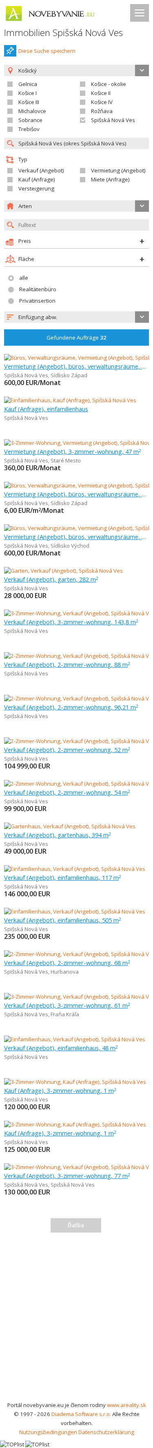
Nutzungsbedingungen (48, 1432)
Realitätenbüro (37, 289)
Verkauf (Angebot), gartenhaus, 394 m (57, 835)
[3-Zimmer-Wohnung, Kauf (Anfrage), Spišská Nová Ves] (75, 1081)
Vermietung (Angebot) (118, 170)
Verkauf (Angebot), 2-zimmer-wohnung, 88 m (67, 664)
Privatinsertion (37, 300)
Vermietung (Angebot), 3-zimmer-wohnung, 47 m (72, 451)
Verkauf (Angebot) (41, 170)
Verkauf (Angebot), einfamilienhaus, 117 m (62, 877)
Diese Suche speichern (46, 50)
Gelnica (27, 84)
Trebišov (29, 129)
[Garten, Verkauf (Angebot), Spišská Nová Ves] (63, 570)
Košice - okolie (108, 84)
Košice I (27, 93)
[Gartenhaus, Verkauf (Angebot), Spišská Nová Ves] (69, 826)
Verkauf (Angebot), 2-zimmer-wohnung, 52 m (67, 750)
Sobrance (30, 120)
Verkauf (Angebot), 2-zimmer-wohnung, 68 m (67, 963)
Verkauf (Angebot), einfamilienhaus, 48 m (61, 1048)
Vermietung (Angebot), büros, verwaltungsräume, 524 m (76, 494)
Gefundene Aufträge (76, 337)
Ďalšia (76, 1225)
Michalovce (32, 111)
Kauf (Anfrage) (36, 179)
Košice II (101, 93)
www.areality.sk (126, 1405)
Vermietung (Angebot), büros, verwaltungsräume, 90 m (76, 366)
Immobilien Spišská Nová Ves (63, 32)
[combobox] (76, 317)
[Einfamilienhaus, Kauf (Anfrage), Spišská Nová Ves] (70, 400)
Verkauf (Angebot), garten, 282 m (51, 579)
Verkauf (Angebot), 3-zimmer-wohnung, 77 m (67, 1176)
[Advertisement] (76, 1319)
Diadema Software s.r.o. (81, 1414)
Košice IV (102, 102)
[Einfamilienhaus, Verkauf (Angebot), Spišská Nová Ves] (74, 868)
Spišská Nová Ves (113, 120)
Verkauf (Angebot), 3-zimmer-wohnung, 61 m (67, 1005)
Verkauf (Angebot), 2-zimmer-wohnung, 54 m (67, 792)
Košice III (28, 102)
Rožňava (102, 111)
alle (23, 277)
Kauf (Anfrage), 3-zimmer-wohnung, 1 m (60, 1090)
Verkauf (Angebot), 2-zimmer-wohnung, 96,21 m (71, 707)
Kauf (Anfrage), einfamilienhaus (46, 409)
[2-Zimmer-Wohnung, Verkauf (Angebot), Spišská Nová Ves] (76, 655)
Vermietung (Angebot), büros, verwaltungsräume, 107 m (76, 537)
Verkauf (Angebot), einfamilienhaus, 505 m (62, 920)
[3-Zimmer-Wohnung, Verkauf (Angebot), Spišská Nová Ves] (76, 613)
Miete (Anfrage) (110, 179)
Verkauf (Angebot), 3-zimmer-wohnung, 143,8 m (71, 622)
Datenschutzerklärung (106, 1432)
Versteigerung (36, 188)
